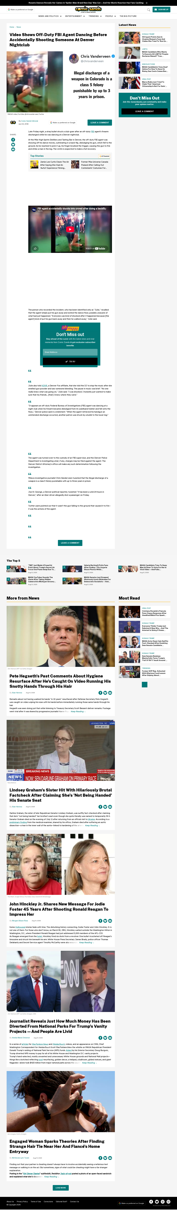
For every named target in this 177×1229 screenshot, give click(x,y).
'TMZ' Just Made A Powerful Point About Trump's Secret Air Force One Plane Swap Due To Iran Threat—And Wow (41, 568)
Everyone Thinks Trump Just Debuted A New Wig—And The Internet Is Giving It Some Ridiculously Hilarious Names (155, 629)
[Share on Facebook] (13, 140)
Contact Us (74, 1202)
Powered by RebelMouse (161, 1205)
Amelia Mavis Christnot (21, 1038)
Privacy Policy (22, 1202)
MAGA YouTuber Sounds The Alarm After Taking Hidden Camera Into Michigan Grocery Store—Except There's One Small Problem (41, 581)
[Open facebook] (151, 1202)
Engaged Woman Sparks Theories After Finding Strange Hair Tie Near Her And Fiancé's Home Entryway (57, 1146)
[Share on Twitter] (13, 144)
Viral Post (146, 79)
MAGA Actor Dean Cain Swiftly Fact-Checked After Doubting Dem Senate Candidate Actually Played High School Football (155, 645)
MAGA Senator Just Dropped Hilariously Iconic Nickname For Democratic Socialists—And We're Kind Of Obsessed (97, 580)
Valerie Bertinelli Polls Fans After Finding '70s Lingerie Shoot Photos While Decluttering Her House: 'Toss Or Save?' (98, 569)
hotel (39, 936)
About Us (10, 1202)
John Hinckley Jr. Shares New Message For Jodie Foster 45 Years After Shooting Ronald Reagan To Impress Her (59, 909)
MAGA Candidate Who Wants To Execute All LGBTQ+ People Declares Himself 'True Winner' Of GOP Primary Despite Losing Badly (155, 56)
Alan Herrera (17, 693)
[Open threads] (163, 1202)
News (18, 27)
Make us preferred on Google (22, 10)
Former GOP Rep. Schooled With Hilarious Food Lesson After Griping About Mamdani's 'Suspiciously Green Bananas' (153, 675)
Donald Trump (148, 34)
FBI (92, 131)
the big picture (128, 16)
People (109, 16)
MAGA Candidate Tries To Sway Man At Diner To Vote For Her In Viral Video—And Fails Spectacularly (153, 568)
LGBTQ (144, 49)
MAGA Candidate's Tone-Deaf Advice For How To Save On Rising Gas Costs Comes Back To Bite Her (155, 70)
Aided (69, 1050)
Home (12, 27)
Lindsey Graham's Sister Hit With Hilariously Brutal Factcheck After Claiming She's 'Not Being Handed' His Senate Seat (61, 795)
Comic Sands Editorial (29, 121)
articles (25, 1044)
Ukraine (91, 819)
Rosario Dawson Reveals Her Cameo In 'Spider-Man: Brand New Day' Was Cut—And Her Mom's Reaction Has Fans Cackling (86, 3)
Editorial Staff (61, 1202)
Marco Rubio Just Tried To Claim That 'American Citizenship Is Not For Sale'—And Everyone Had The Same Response (154, 86)
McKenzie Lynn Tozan (20, 1158)
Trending (94, 16)
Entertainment (73, 16)
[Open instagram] (168, 1202)
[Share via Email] (13, 149)
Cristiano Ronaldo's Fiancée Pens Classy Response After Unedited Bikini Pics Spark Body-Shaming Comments (154, 614)
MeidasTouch (59, 1044)
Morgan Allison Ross (20, 921)
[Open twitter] (157, 1202)
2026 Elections (148, 64)
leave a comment (100, 122)
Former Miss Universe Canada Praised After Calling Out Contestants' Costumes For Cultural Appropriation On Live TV (95, 168)
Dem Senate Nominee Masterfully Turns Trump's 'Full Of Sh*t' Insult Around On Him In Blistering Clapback (155, 659)
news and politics (49, 16)
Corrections (48, 1202)
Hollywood (20, 927)
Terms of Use (36, 1202)
